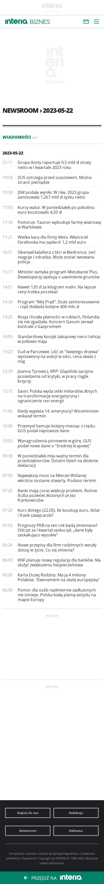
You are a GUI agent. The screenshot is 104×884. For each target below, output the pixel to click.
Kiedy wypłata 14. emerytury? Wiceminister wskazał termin (58, 413)
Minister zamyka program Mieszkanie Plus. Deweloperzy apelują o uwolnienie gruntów (58, 274)
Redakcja (76, 813)
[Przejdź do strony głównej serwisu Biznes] (40, 22)
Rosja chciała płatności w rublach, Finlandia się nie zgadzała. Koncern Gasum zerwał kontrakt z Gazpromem (58, 321)
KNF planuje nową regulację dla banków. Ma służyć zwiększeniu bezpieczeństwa (59, 562)
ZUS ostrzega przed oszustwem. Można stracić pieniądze (55, 180)
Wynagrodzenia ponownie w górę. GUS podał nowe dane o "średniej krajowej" (54, 443)
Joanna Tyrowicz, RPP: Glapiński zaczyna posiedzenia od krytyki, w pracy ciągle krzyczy (55, 376)
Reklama (76, 831)
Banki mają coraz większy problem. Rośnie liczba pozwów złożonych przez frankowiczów (57, 495)
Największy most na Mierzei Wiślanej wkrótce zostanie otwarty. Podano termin (57, 478)
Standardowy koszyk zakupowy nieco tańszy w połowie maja (59, 339)
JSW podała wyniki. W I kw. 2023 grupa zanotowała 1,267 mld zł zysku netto (53, 195)
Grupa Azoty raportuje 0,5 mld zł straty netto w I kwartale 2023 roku (54, 165)
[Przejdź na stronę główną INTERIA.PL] (16, 21)
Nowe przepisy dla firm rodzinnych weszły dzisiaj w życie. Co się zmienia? (57, 547)
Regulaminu (71, 853)
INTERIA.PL (63, 858)
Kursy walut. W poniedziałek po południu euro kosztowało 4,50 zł (56, 210)
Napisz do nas (27, 813)
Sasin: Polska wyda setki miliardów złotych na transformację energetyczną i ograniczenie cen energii (57, 395)
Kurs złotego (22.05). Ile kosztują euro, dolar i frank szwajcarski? (59, 512)
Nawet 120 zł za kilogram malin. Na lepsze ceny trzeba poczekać (57, 289)
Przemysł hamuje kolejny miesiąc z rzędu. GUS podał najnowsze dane (57, 428)
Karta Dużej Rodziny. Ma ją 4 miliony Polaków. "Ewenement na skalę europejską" (59, 577)
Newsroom (27, 831)
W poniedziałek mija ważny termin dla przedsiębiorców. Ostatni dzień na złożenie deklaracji (58, 460)
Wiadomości (20, 137)
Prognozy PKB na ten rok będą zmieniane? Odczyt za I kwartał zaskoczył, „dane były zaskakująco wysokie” (57, 530)
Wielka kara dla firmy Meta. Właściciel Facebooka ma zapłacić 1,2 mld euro (53, 239)
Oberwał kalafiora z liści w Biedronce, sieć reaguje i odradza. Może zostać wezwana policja (57, 257)
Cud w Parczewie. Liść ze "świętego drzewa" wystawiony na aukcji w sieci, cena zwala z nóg (58, 356)
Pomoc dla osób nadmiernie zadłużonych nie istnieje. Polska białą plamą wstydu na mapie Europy (57, 594)
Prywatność (29, 858)
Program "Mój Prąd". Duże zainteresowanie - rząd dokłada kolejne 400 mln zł (58, 304)
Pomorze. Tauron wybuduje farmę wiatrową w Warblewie (59, 224)
